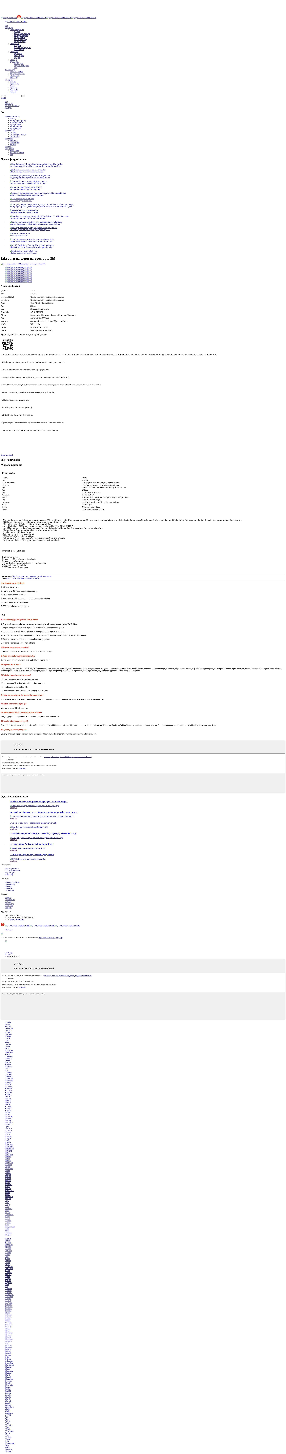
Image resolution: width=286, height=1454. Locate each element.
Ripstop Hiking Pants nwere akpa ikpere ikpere (31, 844)
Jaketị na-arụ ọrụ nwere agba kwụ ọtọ (23, 253)
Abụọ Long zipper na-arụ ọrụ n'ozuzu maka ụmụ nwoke (30, 178)
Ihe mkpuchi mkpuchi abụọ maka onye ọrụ (25, 189)
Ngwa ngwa (14, 62)
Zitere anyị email (7, 455)
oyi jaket (17, 58)
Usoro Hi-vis (14, 44)
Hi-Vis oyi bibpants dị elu (19, 235)
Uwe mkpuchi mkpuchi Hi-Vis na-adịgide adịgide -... (28, 218)
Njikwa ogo (14, 88)
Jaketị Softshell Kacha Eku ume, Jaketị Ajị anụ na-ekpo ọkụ (31, 247)
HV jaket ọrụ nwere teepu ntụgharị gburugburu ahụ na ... (30, 230)
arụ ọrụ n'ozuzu (19, 38)
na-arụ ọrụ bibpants (21, 36)
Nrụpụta (13, 82)
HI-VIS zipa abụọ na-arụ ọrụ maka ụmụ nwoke (26, 172)
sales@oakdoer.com (10, 18)
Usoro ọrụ (9, 886)
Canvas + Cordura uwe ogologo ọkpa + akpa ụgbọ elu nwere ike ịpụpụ (35, 224)
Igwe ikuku (18, 54)
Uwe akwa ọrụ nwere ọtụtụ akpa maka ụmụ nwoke (33, 823)
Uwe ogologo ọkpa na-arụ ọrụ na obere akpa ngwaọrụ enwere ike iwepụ (43, 833)
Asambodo (14, 90)
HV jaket (17, 46)
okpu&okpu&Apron (21, 66)
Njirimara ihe (14, 84)
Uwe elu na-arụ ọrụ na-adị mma (21, 201)
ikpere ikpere (18, 64)
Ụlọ (6, 26)
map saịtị (59, 938)
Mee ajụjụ (8, 930)
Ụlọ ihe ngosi (14, 76)
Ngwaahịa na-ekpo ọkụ (47, 938)
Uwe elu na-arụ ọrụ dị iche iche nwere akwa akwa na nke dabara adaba (35, 166)
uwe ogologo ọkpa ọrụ (22, 34)
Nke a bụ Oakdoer (16, 72)
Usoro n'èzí (14, 52)
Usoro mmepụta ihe (17, 30)
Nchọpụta (8, 80)
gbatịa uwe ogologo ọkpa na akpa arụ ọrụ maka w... (28, 195)
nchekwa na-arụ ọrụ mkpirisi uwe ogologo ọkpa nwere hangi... (39, 801)
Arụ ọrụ (12, 86)
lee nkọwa (13, 808)
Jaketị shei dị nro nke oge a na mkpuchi (24, 212)
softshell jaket (19, 56)
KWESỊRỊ (13, 78)
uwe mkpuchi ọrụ (20, 40)
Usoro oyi (13, 60)
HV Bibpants (19, 50)
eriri (15, 68)
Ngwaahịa (9, 28)
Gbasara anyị (10, 70)
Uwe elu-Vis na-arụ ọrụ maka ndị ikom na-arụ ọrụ (27, 183)
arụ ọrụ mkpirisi (19, 42)
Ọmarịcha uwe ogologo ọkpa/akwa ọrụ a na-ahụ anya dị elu (31, 241)
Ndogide (13, 92)
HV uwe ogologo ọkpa (22, 48)
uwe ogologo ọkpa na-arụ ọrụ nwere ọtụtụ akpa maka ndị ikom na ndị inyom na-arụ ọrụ (41, 207)
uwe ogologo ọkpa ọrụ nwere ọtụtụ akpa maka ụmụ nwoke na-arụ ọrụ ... (43, 812)
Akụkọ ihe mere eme (17, 74)
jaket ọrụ (17, 32)
